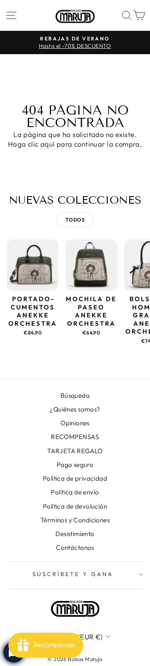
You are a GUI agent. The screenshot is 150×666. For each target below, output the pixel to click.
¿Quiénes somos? (75, 409)
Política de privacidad (75, 478)
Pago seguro (75, 465)
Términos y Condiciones (75, 520)
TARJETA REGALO (75, 451)
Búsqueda (75, 395)
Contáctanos (75, 547)
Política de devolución (75, 506)
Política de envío (75, 492)
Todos (75, 220)
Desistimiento (74, 534)
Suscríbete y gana (73, 574)
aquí (47, 144)
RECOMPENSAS (75, 437)
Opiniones (75, 423)
